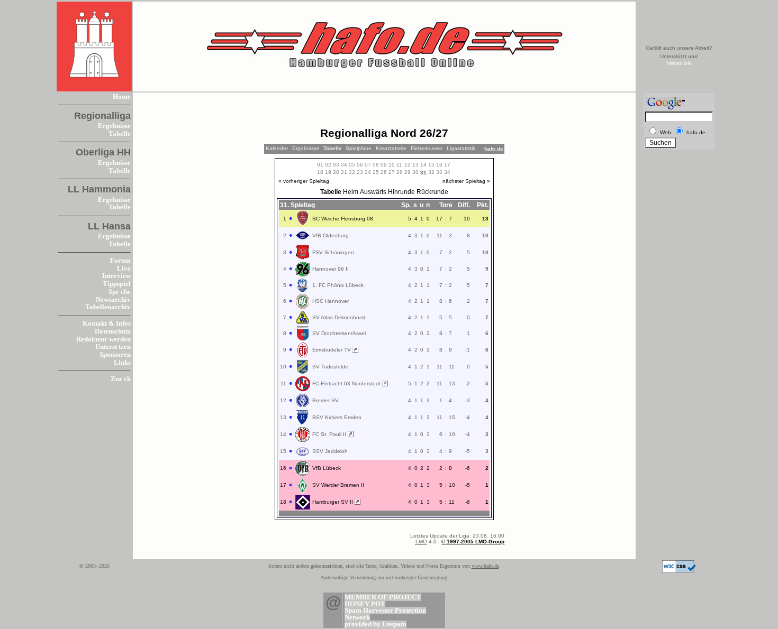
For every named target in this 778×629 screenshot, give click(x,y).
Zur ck (121, 379)
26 (384, 172)
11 (399, 165)
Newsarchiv (113, 299)
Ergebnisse (114, 126)
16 (439, 165)
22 (352, 172)
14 (423, 165)
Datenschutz (113, 331)
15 (431, 165)
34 (447, 172)
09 (384, 165)
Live (124, 268)
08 (376, 165)
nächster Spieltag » (466, 181)
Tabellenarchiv (108, 307)
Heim (350, 192)
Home (122, 96)
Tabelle (119, 133)
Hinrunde (401, 192)
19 (328, 172)
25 (376, 172)
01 (320, 165)
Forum (120, 260)
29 (407, 172)
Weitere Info (679, 63)
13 (415, 165)
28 (399, 172)
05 (352, 165)
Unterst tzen (113, 346)
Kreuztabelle (391, 148)
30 (415, 172)
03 (336, 165)
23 (360, 172)
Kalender (277, 148)
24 (368, 172)
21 (344, 172)
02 (328, 165)
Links (122, 362)
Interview (116, 276)
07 (368, 165)
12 (407, 165)
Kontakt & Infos (107, 323)
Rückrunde (432, 192)
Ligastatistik (461, 148)
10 (391, 165)
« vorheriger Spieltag (303, 181)
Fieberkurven (426, 148)
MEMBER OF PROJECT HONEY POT (383, 601)
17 (447, 165)
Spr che (119, 291)
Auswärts (373, 192)
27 (391, 172)
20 (336, 172)
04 (344, 165)
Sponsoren (115, 354)
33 (439, 172)
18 (320, 172)
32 (431, 172)
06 (360, 165)
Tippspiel (117, 284)
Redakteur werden (103, 339)
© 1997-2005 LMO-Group (472, 541)
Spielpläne (359, 148)
